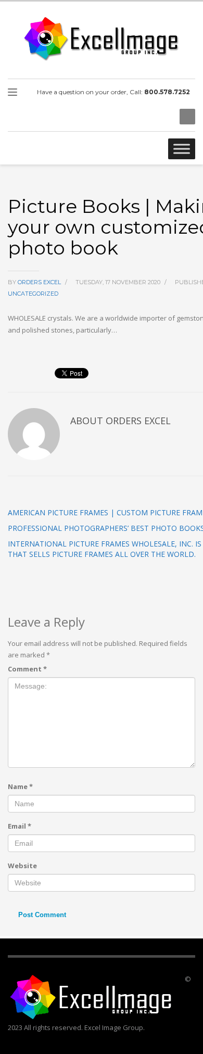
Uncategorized (33, 293)
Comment (27, 669)
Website (22, 865)
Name (20, 786)
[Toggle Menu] (181, 149)
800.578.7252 (167, 92)
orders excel (40, 282)
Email (19, 826)
